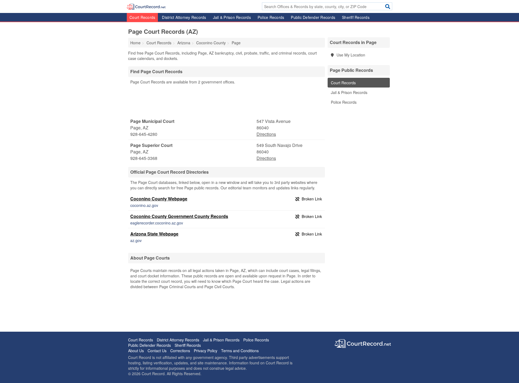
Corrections (180, 350)
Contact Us (157, 350)
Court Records (142, 17)
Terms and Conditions (240, 350)
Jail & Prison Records (232, 17)
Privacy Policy (205, 350)
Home (135, 42)
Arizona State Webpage (154, 234)
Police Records (271, 17)
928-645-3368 (143, 158)
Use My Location (350, 55)
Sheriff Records (356, 17)
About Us (136, 350)
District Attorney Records (184, 17)
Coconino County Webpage (158, 199)
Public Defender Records (313, 17)
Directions (266, 134)
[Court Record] (146, 6)
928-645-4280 (143, 134)
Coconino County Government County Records (179, 216)
